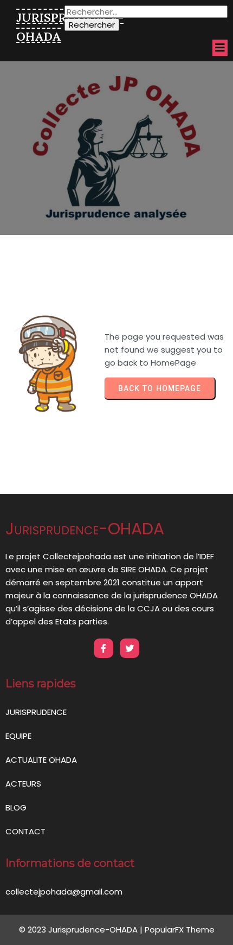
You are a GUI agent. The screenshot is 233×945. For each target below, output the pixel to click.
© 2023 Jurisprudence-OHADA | (82, 929)
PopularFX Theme (180, 929)
